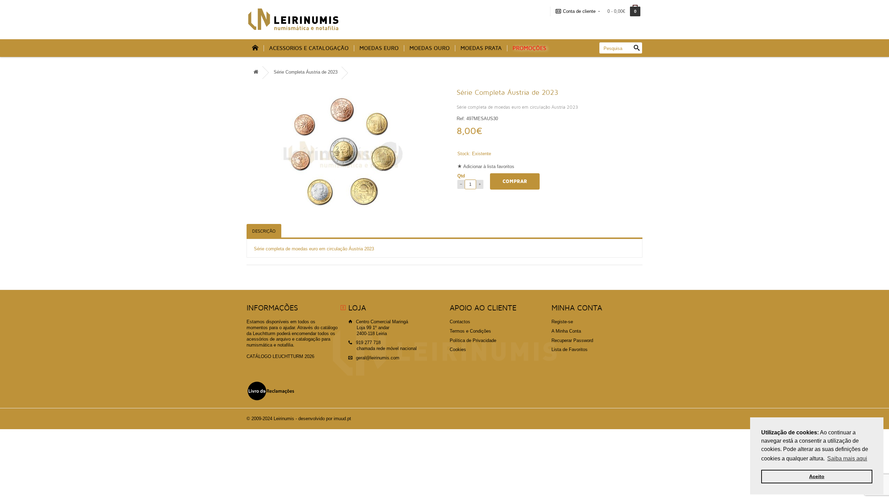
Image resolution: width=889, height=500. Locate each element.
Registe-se (562, 321)
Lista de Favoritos (569, 349)
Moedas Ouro (429, 48)
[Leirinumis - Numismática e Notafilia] (293, 19)
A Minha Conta (566, 331)
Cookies (458, 349)
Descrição (264, 231)
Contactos (460, 321)
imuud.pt (342, 418)
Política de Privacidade (473, 340)
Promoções (529, 48)
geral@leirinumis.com (377, 357)
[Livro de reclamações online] (271, 390)
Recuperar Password (572, 340)
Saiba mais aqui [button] (847, 458)
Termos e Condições (470, 331)
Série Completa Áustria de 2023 (306, 72)
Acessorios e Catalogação (309, 48)
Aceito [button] (816, 476)
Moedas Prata (481, 48)
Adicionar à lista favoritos (488, 166)
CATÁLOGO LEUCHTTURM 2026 (280, 356)
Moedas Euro (379, 48)
